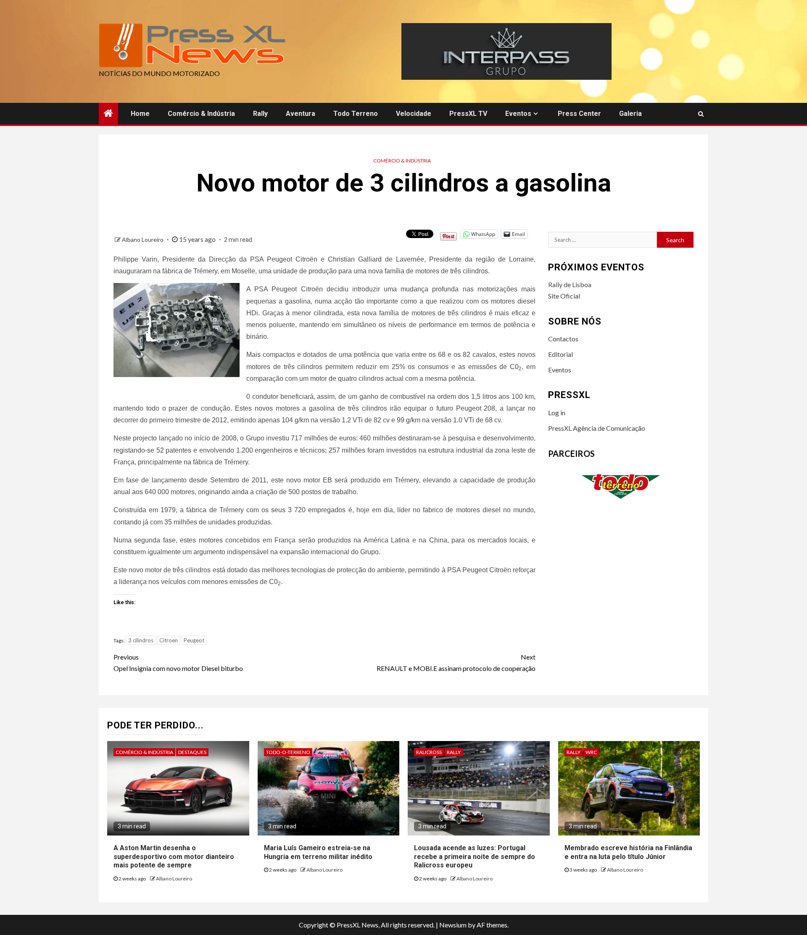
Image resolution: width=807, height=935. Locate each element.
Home (140, 114)
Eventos (518, 114)
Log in (556, 412)
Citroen (168, 640)
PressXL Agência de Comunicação (596, 428)
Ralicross (429, 752)
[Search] (701, 114)
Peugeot (194, 640)
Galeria (630, 114)
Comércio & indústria (201, 114)
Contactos (563, 339)
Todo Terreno (355, 114)
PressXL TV (468, 114)
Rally (260, 114)
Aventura (300, 114)
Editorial (560, 354)
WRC (591, 752)
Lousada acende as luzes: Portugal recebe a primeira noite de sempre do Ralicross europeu (474, 857)
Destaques (192, 752)
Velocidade (413, 114)
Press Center (579, 114)
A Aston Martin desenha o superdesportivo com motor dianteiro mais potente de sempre (173, 857)
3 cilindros (140, 640)
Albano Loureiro (143, 239)
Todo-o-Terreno (288, 752)
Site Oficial (564, 296)
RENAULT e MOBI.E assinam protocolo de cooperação (456, 662)
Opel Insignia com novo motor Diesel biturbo (178, 662)
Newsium (453, 925)
